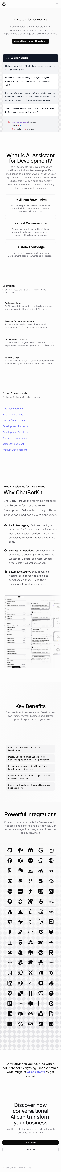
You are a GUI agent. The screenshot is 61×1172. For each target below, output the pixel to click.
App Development (12, 414)
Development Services (15, 432)
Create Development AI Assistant (30, 41)
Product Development (14, 449)
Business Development (15, 437)
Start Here (31, 1142)
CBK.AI (13, 1168)
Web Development (12, 408)
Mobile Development (14, 420)
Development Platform (15, 426)
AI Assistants (36, 1072)
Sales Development (13, 443)
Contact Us (30, 1149)
